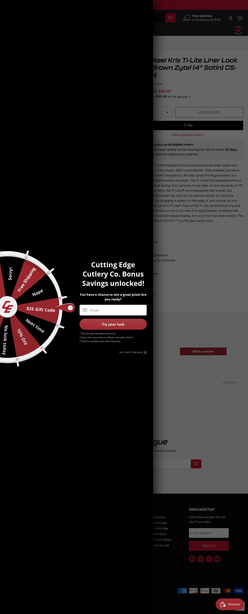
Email (94, 310)
